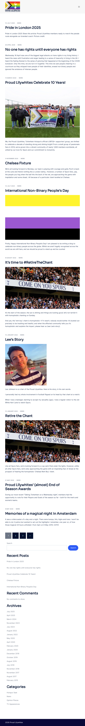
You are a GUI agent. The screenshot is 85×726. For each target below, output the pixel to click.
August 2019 (12, 661)
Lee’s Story (14, 339)
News (19, 23)
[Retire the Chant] (42, 441)
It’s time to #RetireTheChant (29, 262)
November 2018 (13, 669)
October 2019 (12, 657)
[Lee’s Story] (42, 364)
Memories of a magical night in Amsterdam (41, 513)
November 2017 (13, 673)
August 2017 (11, 676)
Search (9, 543)
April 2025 (11, 615)
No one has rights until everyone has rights (40, 49)
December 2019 (13, 654)
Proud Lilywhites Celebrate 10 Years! (35, 82)
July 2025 (11, 611)
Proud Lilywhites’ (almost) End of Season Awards (32, 487)
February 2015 (12, 680)
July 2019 (10, 665)
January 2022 (12, 634)
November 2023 (13, 623)
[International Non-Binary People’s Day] (42, 217)
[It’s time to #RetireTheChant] (42, 288)
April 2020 (11, 642)
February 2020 (12, 646)
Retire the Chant (19, 416)
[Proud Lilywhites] (16, 7)
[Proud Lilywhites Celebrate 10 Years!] (42, 112)
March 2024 (11, 619)
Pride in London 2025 (23, 28)
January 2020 (12, 650)
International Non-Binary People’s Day (37, 190)
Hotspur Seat (12, 693)
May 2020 (11, 638)
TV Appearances (13, 704)
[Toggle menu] (79, 6)
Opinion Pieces (12, 700)
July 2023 (11, 627)
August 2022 (12, 631)
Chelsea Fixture (18, 163)
